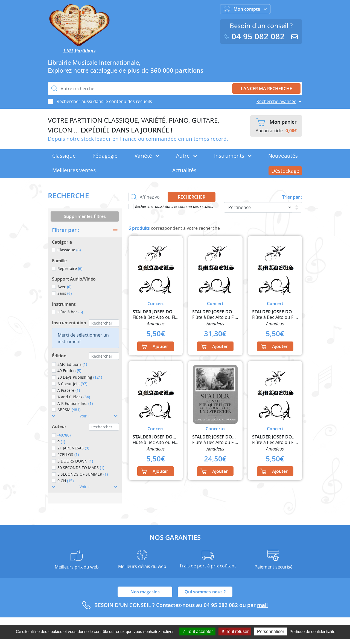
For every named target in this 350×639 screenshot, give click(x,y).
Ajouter (160, 346)
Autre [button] (183, 155)
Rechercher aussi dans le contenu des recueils (104, 101)
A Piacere (68, 390)
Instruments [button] (230, 155)
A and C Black (73, 396)
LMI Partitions (79, 51)
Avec (64, 286)
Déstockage (285, 170)
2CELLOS (68, 454)
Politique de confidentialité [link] (312, 631)
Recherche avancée (276, 101)
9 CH (65, 480)
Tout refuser (237, 631)
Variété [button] (144, 155)
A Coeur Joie (72, 383)
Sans (64, 293)
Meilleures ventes (74, 170)
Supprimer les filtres (85, 216)
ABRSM (68, 409)
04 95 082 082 (258, 36)
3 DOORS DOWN (75, 461)
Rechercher (191, 197)
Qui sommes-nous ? (205, 592)
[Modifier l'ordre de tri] (297, 207)
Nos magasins (145, 592)
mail (262, 605)
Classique (64, 155)
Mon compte (247, 9)
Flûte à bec (70, 311)
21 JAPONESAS (73, 447)
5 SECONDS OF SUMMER (82, 474)
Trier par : (292, 197)
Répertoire (69, 268)
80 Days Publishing (79, 377)
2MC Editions (72, 364)
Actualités (184, 170)
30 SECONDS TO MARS (80, 467)
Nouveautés (283, 155)
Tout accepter (199, 631)
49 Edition (69, 370)
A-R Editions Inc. (75, 403)
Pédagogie (105, 155)
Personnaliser (270, 631)
